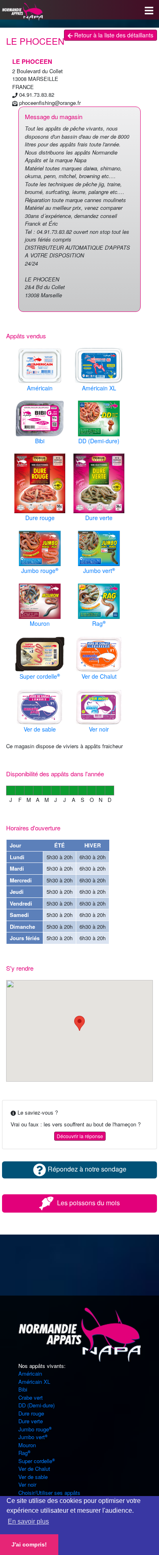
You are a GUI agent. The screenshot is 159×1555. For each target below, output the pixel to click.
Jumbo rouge (33, 1429)
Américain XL (34, 1381)
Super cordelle (35, 1461)
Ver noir (27, 1484)
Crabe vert (30, 1397)
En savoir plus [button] (28, 1521)
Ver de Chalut (34, 1468)
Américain (30, 1373)
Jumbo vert (31, 1437)
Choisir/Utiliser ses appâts (49, 1492)
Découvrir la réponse (80, 1135)
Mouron (27, 1445)
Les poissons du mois (87, 1202)
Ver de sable (33, 1477)
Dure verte (30, 1421)
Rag (23, 1453)
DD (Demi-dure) (36, 1405)
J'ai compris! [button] (29, 1544)
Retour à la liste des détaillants (113, 35)
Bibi (22, 1389)
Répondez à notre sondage (86, 1169)
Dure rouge (31, 1413)
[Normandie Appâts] (79, 1334)
